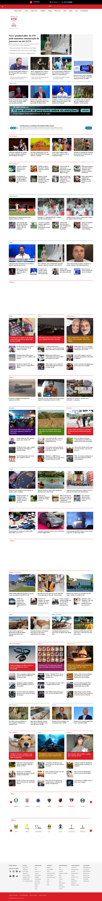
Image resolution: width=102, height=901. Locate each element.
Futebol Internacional (51, 877)
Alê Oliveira (73, 867)
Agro (76, 10)
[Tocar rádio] (31, 2)
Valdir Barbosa (86, 881)
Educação (69, 408)
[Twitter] (10, 871)
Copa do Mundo (50, 869)
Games (39, 643)
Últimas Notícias (18, 10)
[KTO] (14, 20)
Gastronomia (37, 881)
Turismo (11, 469)
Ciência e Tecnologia (14, 643)
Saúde (10, 614)
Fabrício (72, 875)
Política (50, 10)
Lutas (48, 879)
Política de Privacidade (13, 895)
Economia (11, 408)
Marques (73, 879)
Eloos (60, 875)
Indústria (61, 879)
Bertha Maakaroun (86, 867)
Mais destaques (13, 136)
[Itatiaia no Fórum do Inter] (16, 876)
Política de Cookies (33, 895)
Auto (10, 510)
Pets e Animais (13, 732)
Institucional (25, 873)
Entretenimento (84, 10)
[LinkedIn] (13, 876)
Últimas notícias (13, 163)
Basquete (48, 867)
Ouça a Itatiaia (25, 871)
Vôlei (48, 884)
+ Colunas (11, 540)
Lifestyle (69, 732)
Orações (54, 705)
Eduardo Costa (86, 875)
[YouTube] (10, 876)
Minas (39, 316)
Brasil (64, 10)
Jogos (60, 881)
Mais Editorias (63, 865)
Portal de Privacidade (23, 895)
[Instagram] (13, 871)
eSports (48, 871)
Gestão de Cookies (42, 895)
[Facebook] (16, 871)
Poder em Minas (86, 877)
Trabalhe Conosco (26, 879)
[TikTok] (19, 871)
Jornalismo (38, 865)
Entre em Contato (26, 875)
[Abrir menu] (2, 6)
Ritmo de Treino (56, 614)
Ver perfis (88, 128)
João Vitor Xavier (74, 877)
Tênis (48, 883)
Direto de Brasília (86, 871)
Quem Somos (25, 867)
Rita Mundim (85, 879)
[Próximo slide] (91, 802)
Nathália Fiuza (74, 881)
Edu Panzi (73, 871)
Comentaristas (75, 865)
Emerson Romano (74, 873)
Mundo (71, 10)
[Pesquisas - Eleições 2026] (51, 111)
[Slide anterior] (11, 802)
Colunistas (11, 282)
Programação (25, 869)
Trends (39, 732)
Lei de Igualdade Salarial (28, 881)
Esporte (26, 10)
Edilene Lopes (86, 873)
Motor (48, 881)
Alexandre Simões (74, 869)
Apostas (60, 869)
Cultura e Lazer (71, 643)
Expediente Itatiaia (26, 877)
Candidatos (42, 10)
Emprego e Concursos (15, 572)
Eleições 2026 (34, 10)
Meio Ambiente (13, 705)
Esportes (49, 865)
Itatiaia (25, 865)
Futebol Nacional (50, 875)
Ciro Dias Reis (86, 869)
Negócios (61, 884)
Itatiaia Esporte (13, 196)
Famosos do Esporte (51, 873)
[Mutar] (62, 2)
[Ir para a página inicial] (51, 7)
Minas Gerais (57, 10)
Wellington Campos (75, 884)
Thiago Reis (73, 883)
